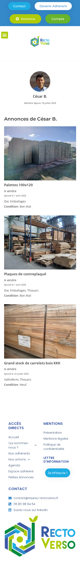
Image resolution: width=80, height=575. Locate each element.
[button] (4, 35)
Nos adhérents (19, 453)
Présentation (52, 433)
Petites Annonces (21, 477)
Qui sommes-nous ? (18, 445)
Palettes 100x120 (18, 184)
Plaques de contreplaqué (25, 274)
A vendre (10, 191)
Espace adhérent (21, 471)
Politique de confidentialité (53, 447)
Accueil (13, 437)
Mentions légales (55, 439)
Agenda (14, 465)
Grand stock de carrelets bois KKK (32, 363)
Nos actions (17, 459)
